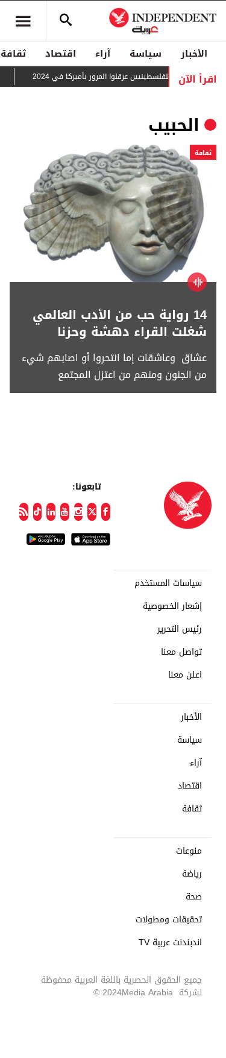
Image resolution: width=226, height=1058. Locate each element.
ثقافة (203, 153)
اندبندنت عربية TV (170, 942)
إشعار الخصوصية (172, 606)
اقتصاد (60, 53)
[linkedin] (50, 512)
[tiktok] (37, 512)
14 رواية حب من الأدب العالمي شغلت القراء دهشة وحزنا (120, 323)
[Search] (65, 21)
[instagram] (78, 512)
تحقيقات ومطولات (169, 920)
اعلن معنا (185, 675)
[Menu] (23, 21)
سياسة (146, 53)
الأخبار (194, 53)
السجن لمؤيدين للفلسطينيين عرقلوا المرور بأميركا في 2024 (131, 76)
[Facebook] (105, 512)
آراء (102, 53)
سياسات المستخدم (168, 583)
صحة (194, 897)
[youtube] (64, 512)
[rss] (23, 512)
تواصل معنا (181, 652)
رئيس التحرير (179, 629)
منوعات (189, 851)
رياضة (192, 874)
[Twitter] (91, 512)
